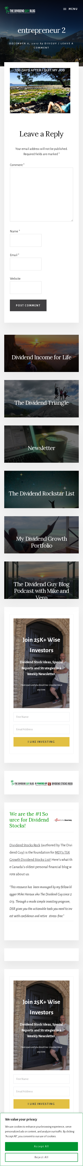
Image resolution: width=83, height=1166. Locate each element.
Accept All (41, 1146)
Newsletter (41, 448)
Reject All (42, 1157)
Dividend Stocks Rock (24, 845)
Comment (17, 165)
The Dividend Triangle (41, 402)
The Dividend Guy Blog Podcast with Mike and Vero (41, 591)
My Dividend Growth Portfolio (41, 542)
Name (15, 231)
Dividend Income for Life (41, 357)
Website (15, 278)
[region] (41, 1139)
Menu (73, 9)
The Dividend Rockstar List (41, 493)
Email (14, 255)
